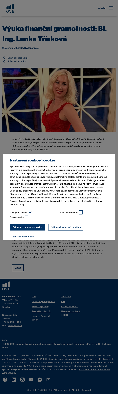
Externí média (17, 217)
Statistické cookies (69, 212)
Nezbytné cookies (18, 212)
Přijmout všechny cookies (27, 227)
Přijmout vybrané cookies (66, 227)
